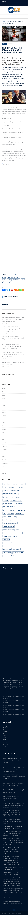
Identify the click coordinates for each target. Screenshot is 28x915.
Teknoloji (4, 470)
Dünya (3, 402)
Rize (3, 453)
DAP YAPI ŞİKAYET (8, 497)
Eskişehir (4, 419)
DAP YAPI (5, 490)
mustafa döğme (7, 536)
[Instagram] (17, 4)
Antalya (4, 392)
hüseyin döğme (19, 513)
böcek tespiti (12, 487)
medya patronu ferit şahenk (10, 523)
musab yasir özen (7, 533)
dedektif (17, 497)
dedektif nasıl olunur (8, 503)
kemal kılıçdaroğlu (7, 520)
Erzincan (4, 412)
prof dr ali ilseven (7, 546)
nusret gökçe (6, 539)
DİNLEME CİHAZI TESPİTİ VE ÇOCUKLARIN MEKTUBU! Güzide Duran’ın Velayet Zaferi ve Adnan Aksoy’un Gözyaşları (13, 319)
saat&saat (16, 546)
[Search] (25, 1)
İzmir (3, 432)
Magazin (4, 443)
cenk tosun (20, 487)
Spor (3, 466)
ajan (9, 484)
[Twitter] (13, 4)
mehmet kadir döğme (8, 529)
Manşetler (4, 446)
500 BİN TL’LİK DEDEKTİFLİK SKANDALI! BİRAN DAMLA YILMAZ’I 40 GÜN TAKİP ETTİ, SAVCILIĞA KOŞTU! (13, 354)
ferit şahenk (12, 510)
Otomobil (4, 449)
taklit (23, 546)
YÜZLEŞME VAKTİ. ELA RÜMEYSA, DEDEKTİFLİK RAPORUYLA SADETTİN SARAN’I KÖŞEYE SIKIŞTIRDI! (12, 346)
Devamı (17, 690)
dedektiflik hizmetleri (16, 500)
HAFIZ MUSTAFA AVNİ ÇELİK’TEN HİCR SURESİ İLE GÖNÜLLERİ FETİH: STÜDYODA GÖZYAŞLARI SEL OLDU (13, 890)
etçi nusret (20, 507)
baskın (4, 487)
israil (15, 516)
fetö (4, 513)
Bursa (3, 398)
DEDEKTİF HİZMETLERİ (9, 507)
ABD (4, 484)
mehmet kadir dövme (8, 526)
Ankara (4, 388)
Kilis (3, 439)
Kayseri (4, 436)
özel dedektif (16, 549)
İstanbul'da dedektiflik (8, 556)
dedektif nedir (19, 503)
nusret (15, 536)
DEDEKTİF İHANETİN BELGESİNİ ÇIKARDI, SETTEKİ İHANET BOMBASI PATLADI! (12, 821)
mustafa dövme (18, 533)
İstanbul (4, 429)
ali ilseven (14, 484)
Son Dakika (5, 463)
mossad (18, 529)
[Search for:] (6, 2)
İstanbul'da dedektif (18, 552)
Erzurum (4, 415)
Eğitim (3, 405)
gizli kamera (11, 513)
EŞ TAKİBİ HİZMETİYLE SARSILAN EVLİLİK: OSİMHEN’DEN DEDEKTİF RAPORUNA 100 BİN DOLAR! (12, 833)
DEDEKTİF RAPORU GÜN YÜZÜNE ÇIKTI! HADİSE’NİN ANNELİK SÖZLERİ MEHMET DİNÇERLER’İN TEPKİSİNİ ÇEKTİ (13, 805)
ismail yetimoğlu (7, 516)
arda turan (22, 484)
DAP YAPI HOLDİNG (16, 490)
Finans (3, 422)
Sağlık (3, 456)
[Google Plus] (15, 4)
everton (5, 510)
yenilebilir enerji (7, 549)
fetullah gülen (21, 510)
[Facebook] (11, 4)
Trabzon (4, 473)
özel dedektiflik (7, 552)
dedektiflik (5, 500)
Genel (3, 426)
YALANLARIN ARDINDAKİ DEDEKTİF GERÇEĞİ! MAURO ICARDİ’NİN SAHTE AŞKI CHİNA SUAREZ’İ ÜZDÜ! (13, 363)
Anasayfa (5, 726)
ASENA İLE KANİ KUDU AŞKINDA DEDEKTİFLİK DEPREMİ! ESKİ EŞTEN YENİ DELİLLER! (13, 338)
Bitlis (3, 395)
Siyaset (4, 460)
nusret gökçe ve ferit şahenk (10, 542)
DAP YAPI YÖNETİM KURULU (10, 494)
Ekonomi (4, 409)
